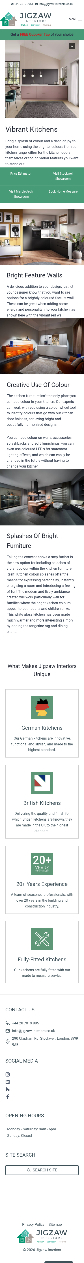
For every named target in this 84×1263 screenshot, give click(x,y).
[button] (72, 46)
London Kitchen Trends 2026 (28, 1196)
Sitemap (55, 1224)
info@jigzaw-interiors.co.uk (33, 1031)
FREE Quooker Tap (35, 34)
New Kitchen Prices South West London (36, 1190)
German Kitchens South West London (35, 1184)
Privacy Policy (33, 1224)
